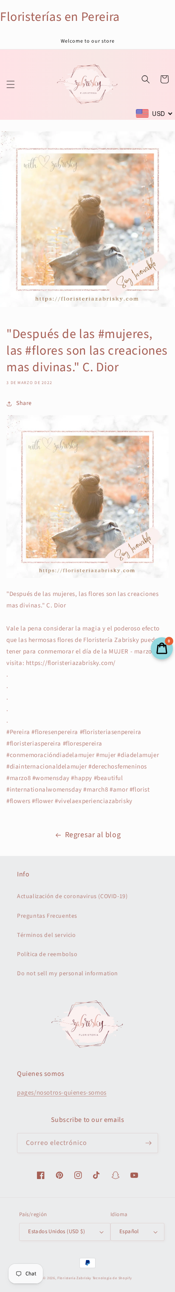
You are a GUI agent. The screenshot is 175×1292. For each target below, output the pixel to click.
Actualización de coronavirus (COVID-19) (72, 896)
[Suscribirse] (148, 1143)
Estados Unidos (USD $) (56, 1231)
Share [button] (24, 403)
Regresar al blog (93, 835)
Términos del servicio (46, 935)
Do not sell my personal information (67, 973)
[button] (10, 84)
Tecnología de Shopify (112, 1277)
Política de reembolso (47, 954)
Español (129, 1231)
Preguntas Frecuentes (47, 916)
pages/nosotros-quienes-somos (62, 1092)
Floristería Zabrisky (74, 1277)
